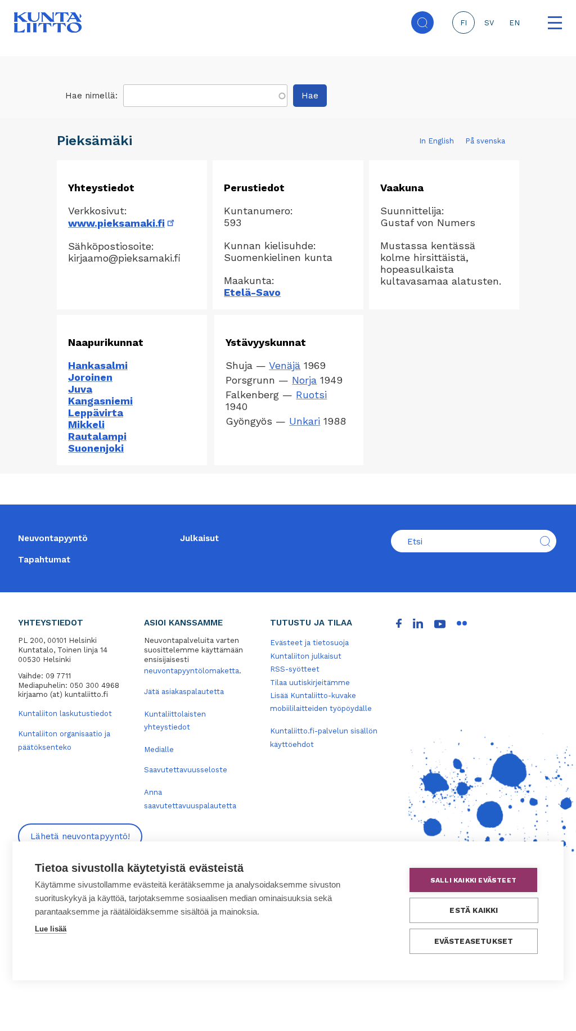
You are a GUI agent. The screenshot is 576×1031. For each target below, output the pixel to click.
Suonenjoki (96, 448)
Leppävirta (95, 412)
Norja (304, 380)
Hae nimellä (90, 96)
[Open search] (422, 22)
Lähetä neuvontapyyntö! (80, 836)
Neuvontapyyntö (53, 538)
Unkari (304, 421)
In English (436, 141)
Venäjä (284, 365)
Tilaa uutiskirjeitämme (310, 682)
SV (489, 23)
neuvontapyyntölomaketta (191, 671)
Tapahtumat (44, 560)
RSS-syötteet (295, 669)
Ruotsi (311, 394)
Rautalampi (97, 436)
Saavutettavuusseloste (185, 770)
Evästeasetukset (474, 941)
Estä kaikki (473, 910)
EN (514, 23)
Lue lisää (50, 929)
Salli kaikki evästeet (473, 880)
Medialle (159, 749)
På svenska (485, 141)
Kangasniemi (100, 401)
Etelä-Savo (252, 292)
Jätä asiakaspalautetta (184, 691)
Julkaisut (199, 538)
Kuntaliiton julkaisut (305, 656)
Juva (80, 389)
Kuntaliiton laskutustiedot (65, 713)
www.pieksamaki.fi (122, 223)
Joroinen (90, 377)
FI (463, 23)
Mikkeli (86, 424)
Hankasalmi (98, 365)
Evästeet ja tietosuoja (309, 642)
